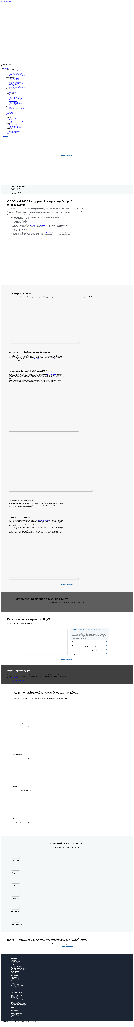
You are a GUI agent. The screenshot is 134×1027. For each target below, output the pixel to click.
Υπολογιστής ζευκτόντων (16, 995)
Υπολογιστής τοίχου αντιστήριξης (18, 1003)
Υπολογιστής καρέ (15, 996)
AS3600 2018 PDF (15, 677)
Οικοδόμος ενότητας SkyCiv (17, 962)
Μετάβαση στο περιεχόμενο (7, 1)
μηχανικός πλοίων (15, 978)
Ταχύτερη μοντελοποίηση (80, 642)
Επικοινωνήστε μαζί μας (16, 1013)
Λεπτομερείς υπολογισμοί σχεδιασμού (85, 646)
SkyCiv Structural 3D (69, 211)
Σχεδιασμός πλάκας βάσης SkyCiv (18, 969)
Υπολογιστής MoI (15, 998)
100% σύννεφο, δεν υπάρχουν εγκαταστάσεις (87, 629)
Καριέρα (13, 1019)
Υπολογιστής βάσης (15, 1002)
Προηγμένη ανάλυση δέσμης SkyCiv (19, 964)
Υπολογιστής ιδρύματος (16, 1001)
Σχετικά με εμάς (14, 1012)
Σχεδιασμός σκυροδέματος (17, 985)
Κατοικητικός (14, 983)
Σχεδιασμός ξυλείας (15, 986)
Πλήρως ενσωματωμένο (80, 654)
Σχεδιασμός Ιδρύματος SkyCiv (17, 966)
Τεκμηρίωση (13, 1016)
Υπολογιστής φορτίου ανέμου (17, 999)
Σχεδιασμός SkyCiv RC (16, 967)
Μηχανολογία (14, 977)
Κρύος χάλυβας (14, 987)
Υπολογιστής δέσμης (15, 994)
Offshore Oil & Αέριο (15, 979)
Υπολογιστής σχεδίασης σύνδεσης (18, 1004)
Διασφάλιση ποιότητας (16, 1015)
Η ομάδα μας (14, 1014)
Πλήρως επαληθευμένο (16, 235)
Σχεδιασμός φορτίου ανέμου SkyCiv (19, 968)
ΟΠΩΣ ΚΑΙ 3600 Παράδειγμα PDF (37, 225)
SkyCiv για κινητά (15, 971)
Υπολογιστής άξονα (15, 997)
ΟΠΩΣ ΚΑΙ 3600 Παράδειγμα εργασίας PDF (41, 232)
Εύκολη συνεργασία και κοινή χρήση (84, 650)
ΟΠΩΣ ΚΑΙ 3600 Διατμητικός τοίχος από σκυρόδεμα (44, 358)
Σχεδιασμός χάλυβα (15, 984)
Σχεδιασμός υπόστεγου (16, 989)
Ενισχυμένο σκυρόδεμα (43, 520)
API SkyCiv (13, 972)
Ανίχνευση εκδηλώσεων (16, 980)
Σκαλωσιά (13, 982)
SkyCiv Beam (14, 960)
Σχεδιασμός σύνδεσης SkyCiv (17, 965)
